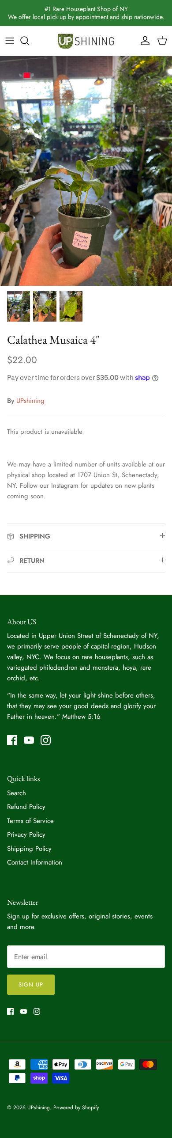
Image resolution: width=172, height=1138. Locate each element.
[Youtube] (29, 740)
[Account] (143, 40)
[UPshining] (86, 40)
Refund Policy (26, 807)
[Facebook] (12, 740)
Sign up (31, 984)
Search (16, 793)
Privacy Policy (26, 834)
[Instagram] (46, 740)
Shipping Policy (29, 849)
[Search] (29, 40)
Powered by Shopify (76, 1107)
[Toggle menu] (9, 40)
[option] (86, 171)
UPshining (30, 401)
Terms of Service (30, 821)
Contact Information (34, 862)
